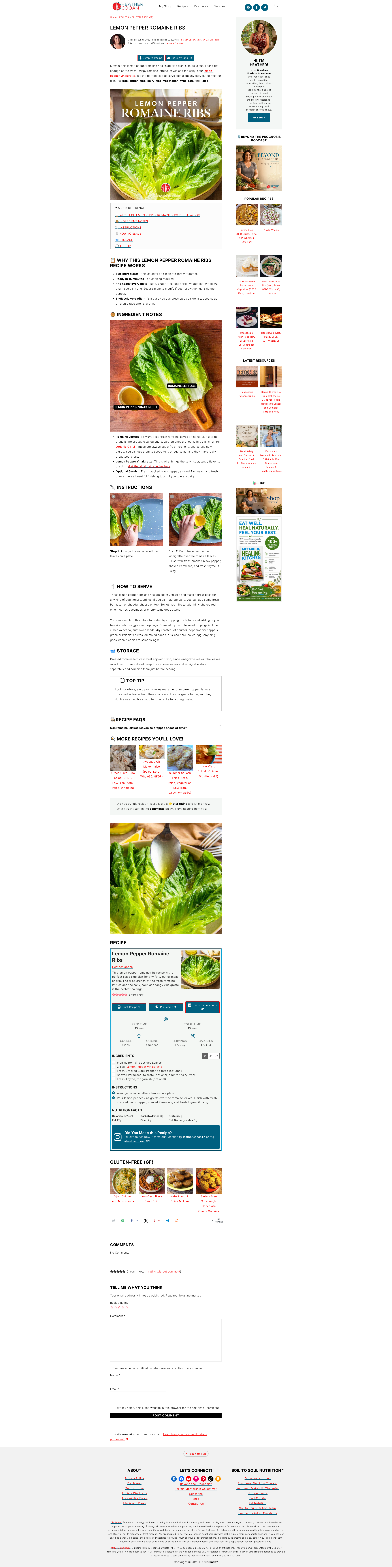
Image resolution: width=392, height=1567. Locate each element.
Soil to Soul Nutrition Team (257, 1508)
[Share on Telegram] (167, 1220)
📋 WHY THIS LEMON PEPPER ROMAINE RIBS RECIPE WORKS (157, 215)
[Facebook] (256, 7)
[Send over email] (122, 1220)
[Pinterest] (264, 7)
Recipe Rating (119, 1302)
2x (210, 1055)
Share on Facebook (204, 1005)
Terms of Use (134, 1488)
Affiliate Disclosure (134, 1493)
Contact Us (196, 1503)
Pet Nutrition (257, 1503)
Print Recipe (129, 1007)
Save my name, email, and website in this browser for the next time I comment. (167, 1407)
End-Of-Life (257, 1498)
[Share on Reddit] (176, 1220)
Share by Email (179, 57)
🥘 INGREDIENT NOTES (131, 221)
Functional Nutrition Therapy (257, 1483)
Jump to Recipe (152, 57)
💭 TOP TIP (123, 246)
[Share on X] (146, 1220)
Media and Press (134, 1503)
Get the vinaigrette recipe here (149, 466)
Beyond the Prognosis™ (196, 1484)
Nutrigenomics (258, 1493)
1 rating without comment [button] (163, 1271)
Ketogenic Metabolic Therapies (257, 1488)
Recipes (182, 6)
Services (219, 6)
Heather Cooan (122, 967)
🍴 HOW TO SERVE (128, 233)
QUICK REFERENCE (131, 207)
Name (115, 1375)
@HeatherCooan (190, 1136)
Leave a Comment (175, 43)
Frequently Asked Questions (257, 1513)
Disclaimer (134, 1483)
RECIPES (124, 17)
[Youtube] (248, 7)
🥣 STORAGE (124, 239)
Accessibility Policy (134, 1498)
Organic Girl (124, 446)
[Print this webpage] (113, 1220)
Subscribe (196, 1493)
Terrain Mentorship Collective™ (196, 1488)
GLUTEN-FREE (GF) (142, 17)
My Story (165, 6)
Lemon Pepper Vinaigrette (144, 1066)
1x (205, 1055)
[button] (113, 995)
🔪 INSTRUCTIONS (128, 227)
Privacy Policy (134, 1478)
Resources (201, 6)
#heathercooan (134, 1141)
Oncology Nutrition (258, 1478)
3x (216, 1055)
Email (115, 1389)
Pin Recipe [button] (166, 1007)
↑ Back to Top (196, 1453)
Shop (196, 1498)
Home (113, 17)
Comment (117, 1316)
